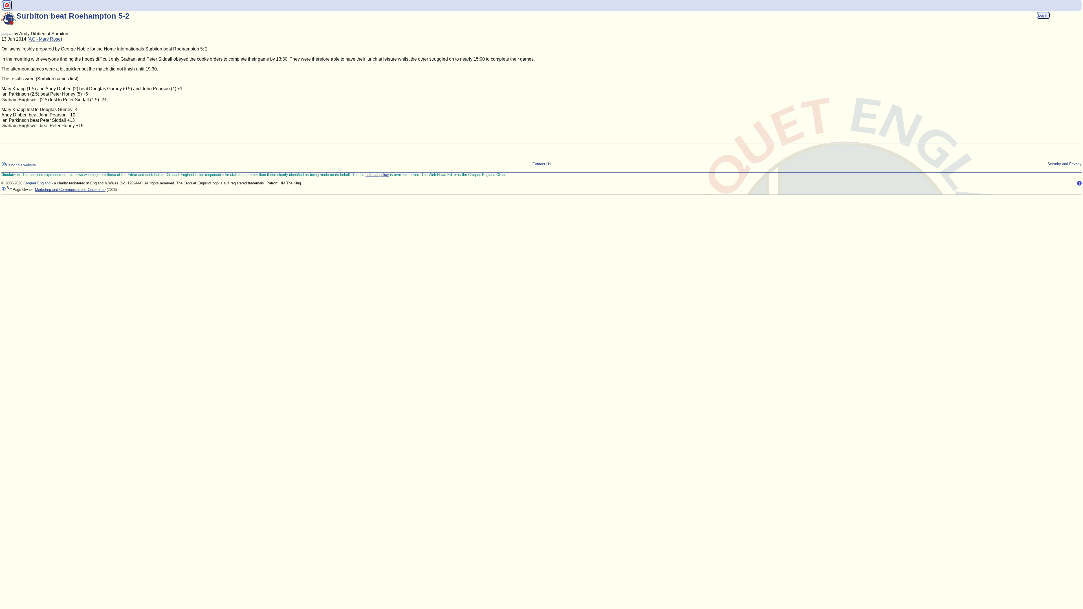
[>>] (9, 34)
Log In (1043, 15)
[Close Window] (6, 5)
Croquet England (36, 183)
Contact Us (541, 164)
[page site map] (9, 189)
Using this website (21, 165)
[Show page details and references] (3, 189)
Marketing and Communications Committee (70, 189)
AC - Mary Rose (45, 39)
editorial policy (377, 175)
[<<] (3, 34)
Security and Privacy (1064, 164)
